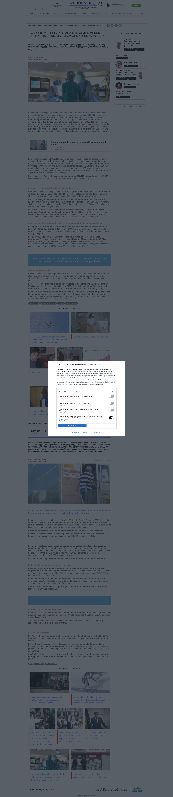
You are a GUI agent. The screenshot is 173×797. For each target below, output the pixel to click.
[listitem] (86, 392)
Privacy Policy (98, 432)
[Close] (121, 365)
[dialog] (86, 398)
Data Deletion (75, 432)
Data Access (86, 432)
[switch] (111, 396)
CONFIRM (72, 425)
